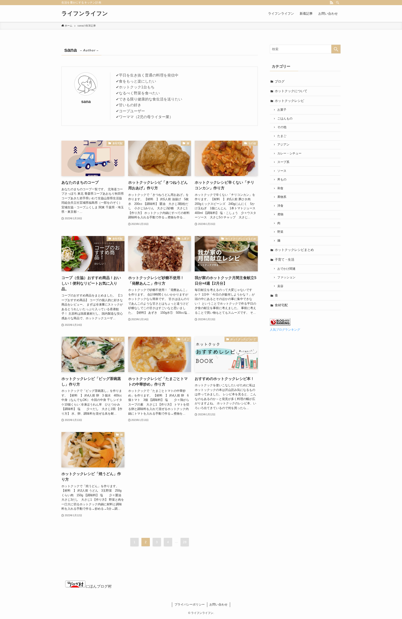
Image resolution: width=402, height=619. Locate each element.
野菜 (280, 231)
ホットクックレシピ (289, 101)
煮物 (280, 214)
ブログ (280, 81)
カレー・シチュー (289, 153)
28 (185, 542)
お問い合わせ (218, 604)
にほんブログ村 (99, 586)
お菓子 (281, 109)
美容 (280, 286)
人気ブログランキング (285, 329)
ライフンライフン (84, 13)
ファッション (286, 277)
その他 (281, 127)
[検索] (338, 2)
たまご (281, 136)
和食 (280, 188)
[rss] (331, 2)
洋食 (280, 205)
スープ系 (283, 162)
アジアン (283, 144)
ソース (281, 171)
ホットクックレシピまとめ (294, 250)
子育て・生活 (284, 259)
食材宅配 (281, 305)
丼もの (281, 179)
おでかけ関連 (286, 268)
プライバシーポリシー (189, 604)
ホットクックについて (291, 91)
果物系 (281, 197)
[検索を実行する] (336, 49)
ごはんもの (284, 118)
